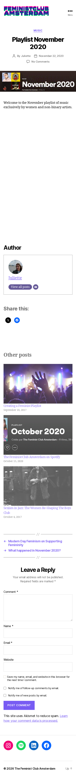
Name (8, 626)
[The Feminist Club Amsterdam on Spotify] (38, 435)
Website (9, 659)
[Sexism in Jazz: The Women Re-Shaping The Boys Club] (38, 486)
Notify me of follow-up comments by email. (33, 688)
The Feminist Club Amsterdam (34, 768)
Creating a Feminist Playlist (22, 406)
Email (8, 643)
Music (38, 30)
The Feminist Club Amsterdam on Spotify (32, 457)
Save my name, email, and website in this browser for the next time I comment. (38, 678)
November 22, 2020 (51, 56)
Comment (11, 592)
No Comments (40, 61)
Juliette (26, 56)
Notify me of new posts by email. (27, 695)
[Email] (35, 287)
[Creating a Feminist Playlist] (38, 384)
